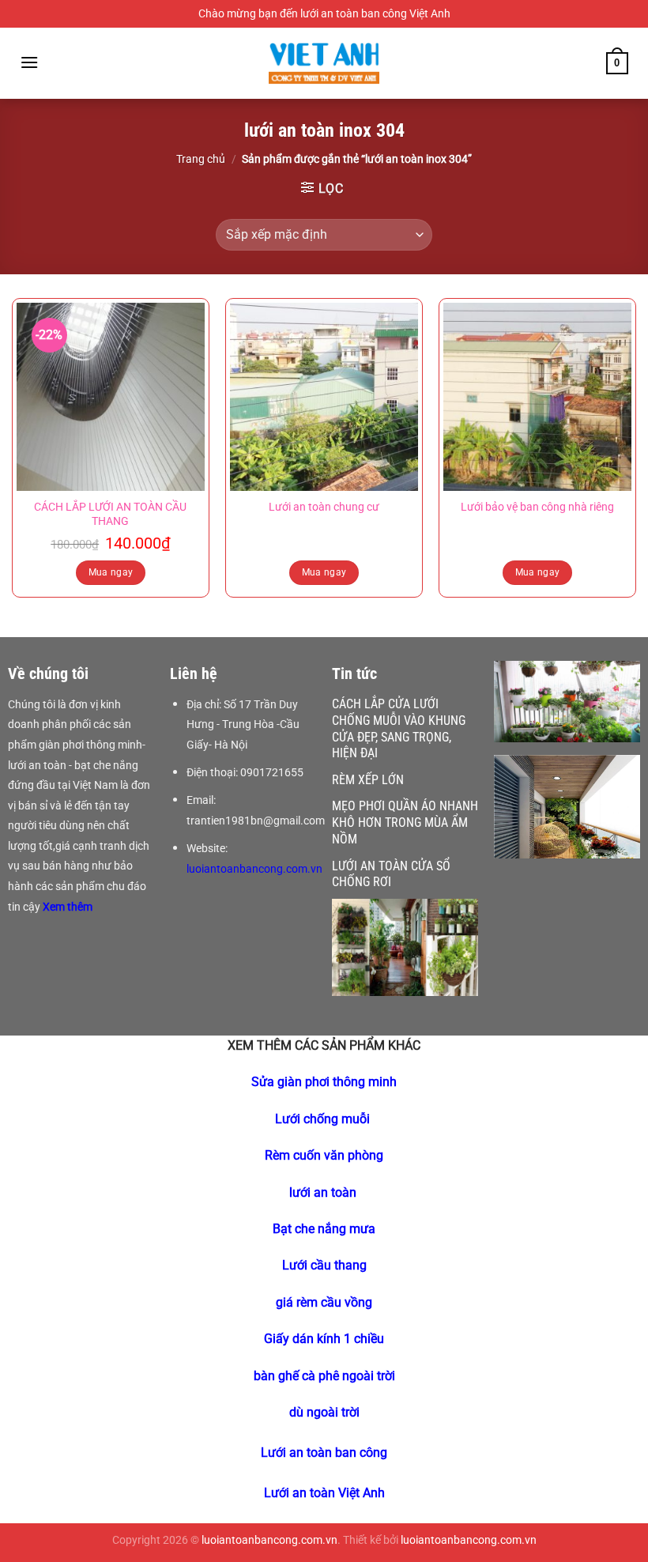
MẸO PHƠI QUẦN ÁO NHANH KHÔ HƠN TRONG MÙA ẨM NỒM (405, 822)
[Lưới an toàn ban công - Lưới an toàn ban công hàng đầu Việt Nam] (324, 63)
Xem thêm (69, 906)
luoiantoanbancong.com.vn (254, 868)
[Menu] (29, 62)
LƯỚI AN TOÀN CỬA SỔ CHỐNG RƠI (391, 874)
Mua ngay (324, 572)
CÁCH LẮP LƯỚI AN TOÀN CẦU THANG (110, 514)
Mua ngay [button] (111, 572)
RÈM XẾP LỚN (368, 779)
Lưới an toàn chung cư (324, 507)
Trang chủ (200, 159)
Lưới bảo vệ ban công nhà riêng (537, 507)
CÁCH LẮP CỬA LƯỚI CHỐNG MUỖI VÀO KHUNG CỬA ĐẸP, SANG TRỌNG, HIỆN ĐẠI (398, 728)
